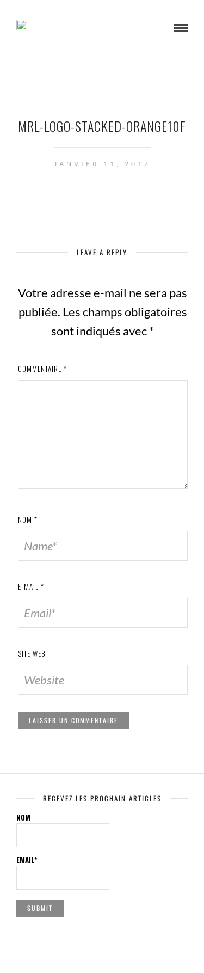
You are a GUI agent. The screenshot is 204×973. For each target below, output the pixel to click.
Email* (27, 859)
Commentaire (42, 368)
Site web (32, 653)
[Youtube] (102, 955)
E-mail (31, 586)
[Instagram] (116, 955)
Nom (28, 519)
